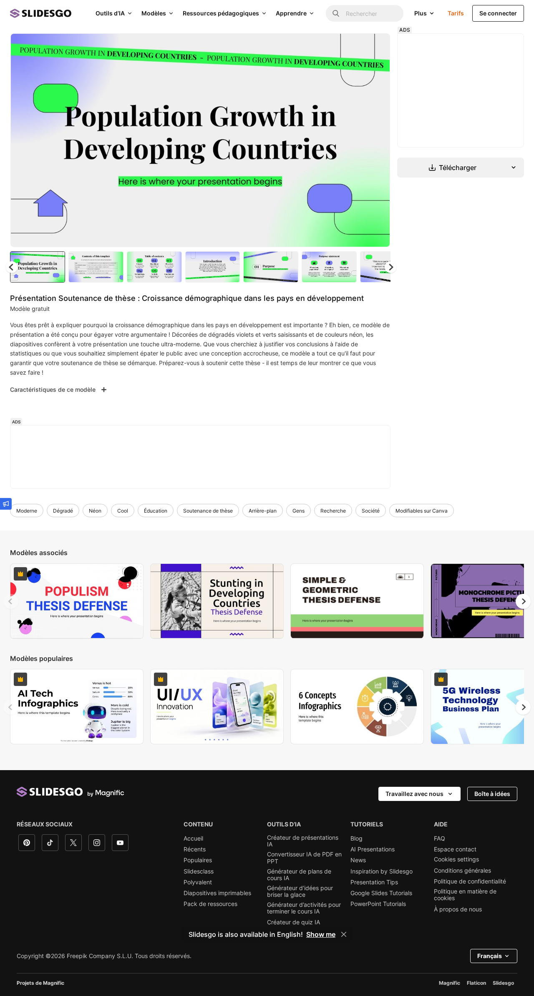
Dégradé (63, 511)
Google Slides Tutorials (381, 893)
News (358, 860)
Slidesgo (503, 983)
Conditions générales (462, 870)
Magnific (449, 983)
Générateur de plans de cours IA (299, 874)
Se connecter (498, 13)
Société (371, 511)
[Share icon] (376, 46)
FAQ (439, 838)
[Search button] (336, 13)
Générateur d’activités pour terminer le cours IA (304, 908)
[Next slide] (377, 140)
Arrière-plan (263, 511)
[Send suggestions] (6, 504)
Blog (356, 838)
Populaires (198, 860)
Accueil (193, 838)
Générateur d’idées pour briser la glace (300, 891)
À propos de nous (458, 909)
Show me (320, 934)
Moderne (26, 511)
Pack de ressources (210, 904)
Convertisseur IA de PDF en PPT (304, 857)
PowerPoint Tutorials (378, 904)
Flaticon (476, 983)
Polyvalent (198, 882)
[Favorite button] (354, 46)
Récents (195, 849)
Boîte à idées (492, 793)
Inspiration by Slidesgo (381, 871)
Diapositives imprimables (217, 893)
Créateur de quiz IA (293, 922)
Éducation (155, 511)
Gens (298, 511)
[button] (390, 267)
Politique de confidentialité (470, 881)
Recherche (333, 511)
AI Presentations (372, 849)
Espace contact (455, 849)
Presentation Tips (374, 882)
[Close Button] (343, 934)
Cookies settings (456, 859)
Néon (95, 511)
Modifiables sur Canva (421, 511)
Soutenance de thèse (208, 511)
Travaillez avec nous (414, 793)
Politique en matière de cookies (465, 894)
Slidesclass (199, 871)
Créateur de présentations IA (302, 841)
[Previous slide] (10, 601)
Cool (122, 511)
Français (489, 955)
